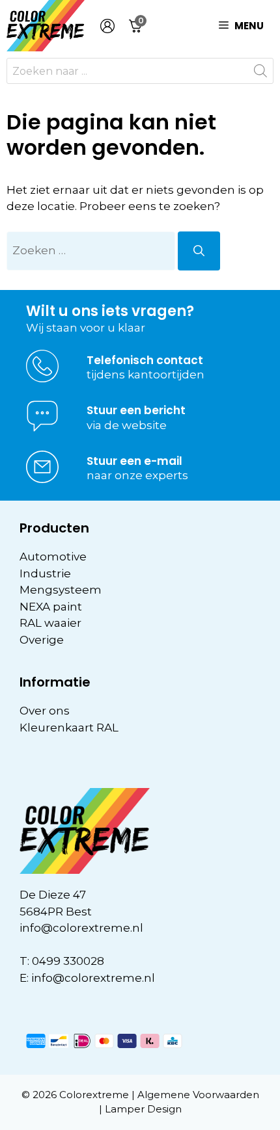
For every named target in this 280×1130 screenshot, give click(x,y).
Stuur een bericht (136, 410)
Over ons (45, 710)
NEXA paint (51, 606)
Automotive (53, 556)
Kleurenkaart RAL (69, 727)
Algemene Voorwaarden (198, 1094)
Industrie (45, 573)
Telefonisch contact (145, 360)
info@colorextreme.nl (81, 927)
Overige (42, 639)
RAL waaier (50, 622)
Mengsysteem (61, 589)
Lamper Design (143, 1109)
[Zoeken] (199, 250)
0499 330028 (68, 960)
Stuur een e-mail (134, 461)
